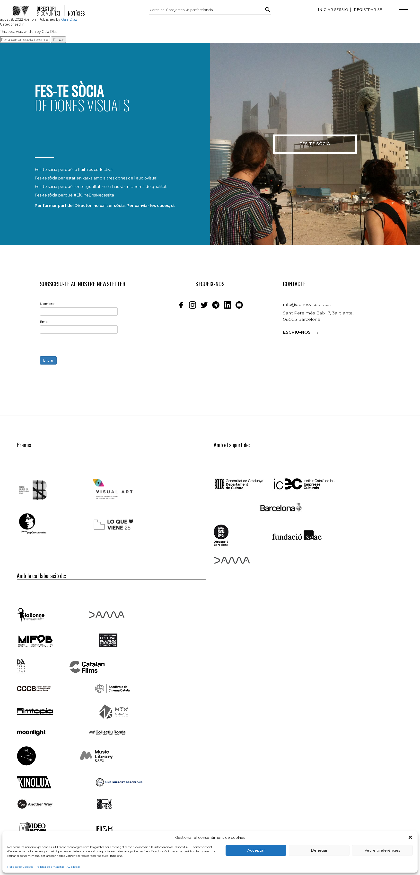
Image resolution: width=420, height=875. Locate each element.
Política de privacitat (49, 866)
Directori (49, 11)
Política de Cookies (20, 866)
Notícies (76, 13)
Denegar (319, 850)
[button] (410, 837)
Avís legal (73, 866)
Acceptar (256, 850)
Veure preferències (382, 850)
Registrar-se (368, 10)
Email (45, 322)
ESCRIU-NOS (297, 332)
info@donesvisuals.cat (307, 304)
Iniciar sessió (333, 10)
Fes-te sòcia (315, 144)
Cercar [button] (58, 39)
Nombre (47, 304)
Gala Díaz (69, 19)
